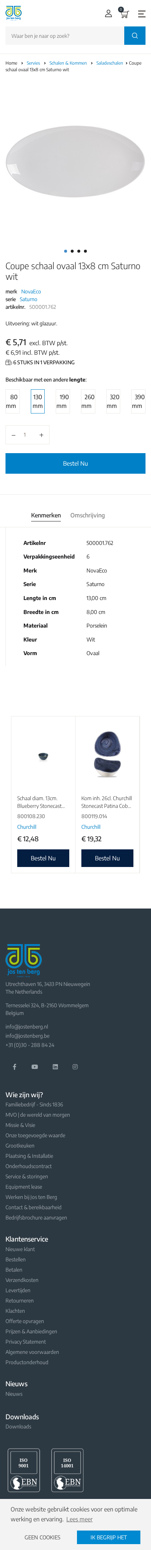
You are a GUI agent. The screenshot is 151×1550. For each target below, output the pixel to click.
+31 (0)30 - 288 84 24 (29, 1045)
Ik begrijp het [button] (109, 1537)
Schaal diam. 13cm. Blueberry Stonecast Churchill (39, 806)
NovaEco (31, 291)
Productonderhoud (26, 1362)
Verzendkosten (21, 1280)
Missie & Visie (20, 1125)
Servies (34, 63)
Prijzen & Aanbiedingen (31, 1331)
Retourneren (19, 1300)
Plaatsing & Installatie (29, 1156)
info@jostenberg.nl (26, 1026)
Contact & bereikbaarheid (33, 1207)
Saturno (28, 299)
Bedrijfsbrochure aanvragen (36, 1217)
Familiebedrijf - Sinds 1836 (34, 1104)
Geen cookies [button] (42, 1537)
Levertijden (17, 1290)
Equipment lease (23, 1187)
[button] (107, 13)
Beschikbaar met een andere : (45, 379)
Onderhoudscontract (28, 1166)
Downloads (18, 1426)
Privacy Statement (25, 1341)
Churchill (26, 827)
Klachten (15, 1311)
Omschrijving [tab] (87, 515)
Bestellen (15, 1259)
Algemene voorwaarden (32, 1352)
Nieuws (13, 1394)
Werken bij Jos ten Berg (31, 1197)
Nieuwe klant (20, 1249)
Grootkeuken (19, 1145)
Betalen (13, 1270)
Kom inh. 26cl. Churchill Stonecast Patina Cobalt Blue (107, 806)
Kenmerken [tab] (46, 515)
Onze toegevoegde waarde (35, 1135)
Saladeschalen (110, 63)
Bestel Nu (75, 463)
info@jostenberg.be (27, 1036)
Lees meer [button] (79, 1519)
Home (11, 63)
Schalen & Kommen (68, 63)
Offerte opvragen (24, 1321)
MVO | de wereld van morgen (37, 1115)
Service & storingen (26, 1176)
